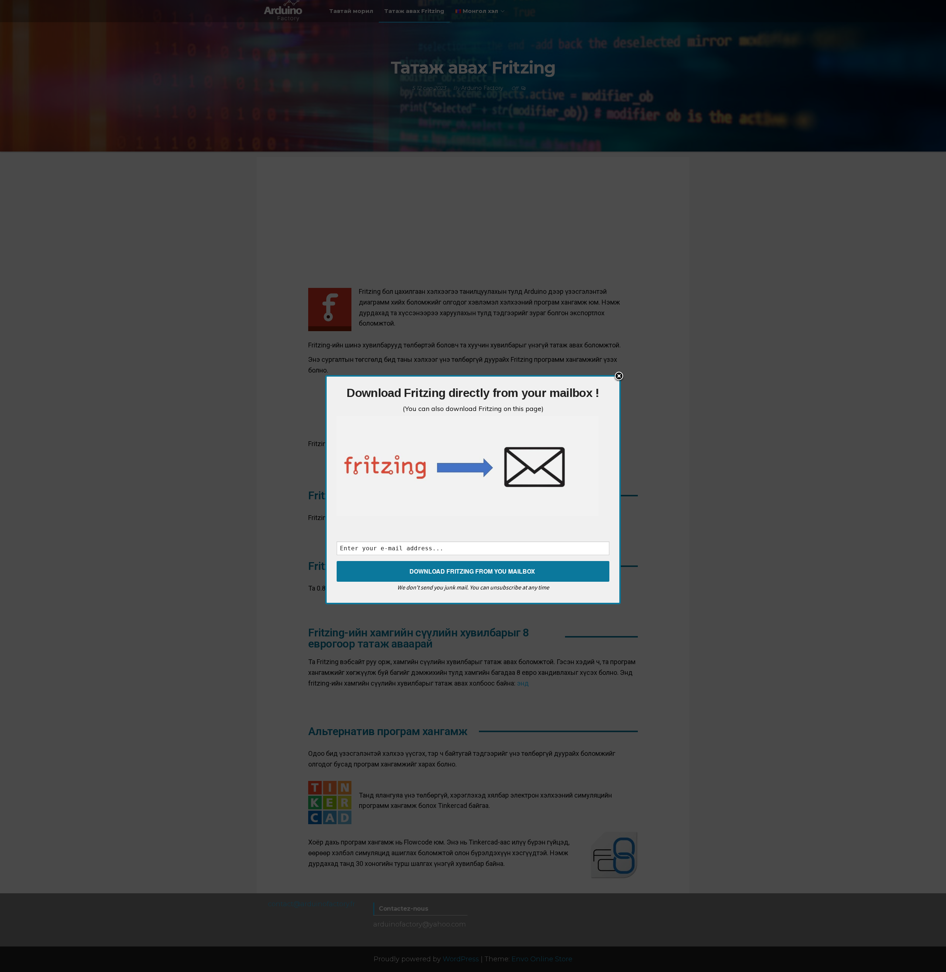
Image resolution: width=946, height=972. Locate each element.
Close (619, 376)
